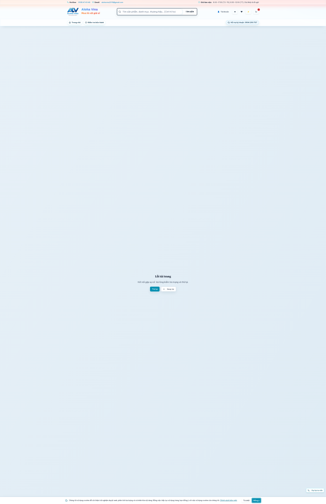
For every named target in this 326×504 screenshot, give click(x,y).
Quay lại (170, 289)
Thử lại (155, 289)
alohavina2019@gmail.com (112, 2)
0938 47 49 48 (84, 2)
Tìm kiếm (190, 12)
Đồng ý (256, 500)
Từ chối (246, 500)
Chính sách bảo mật (228, 500)
